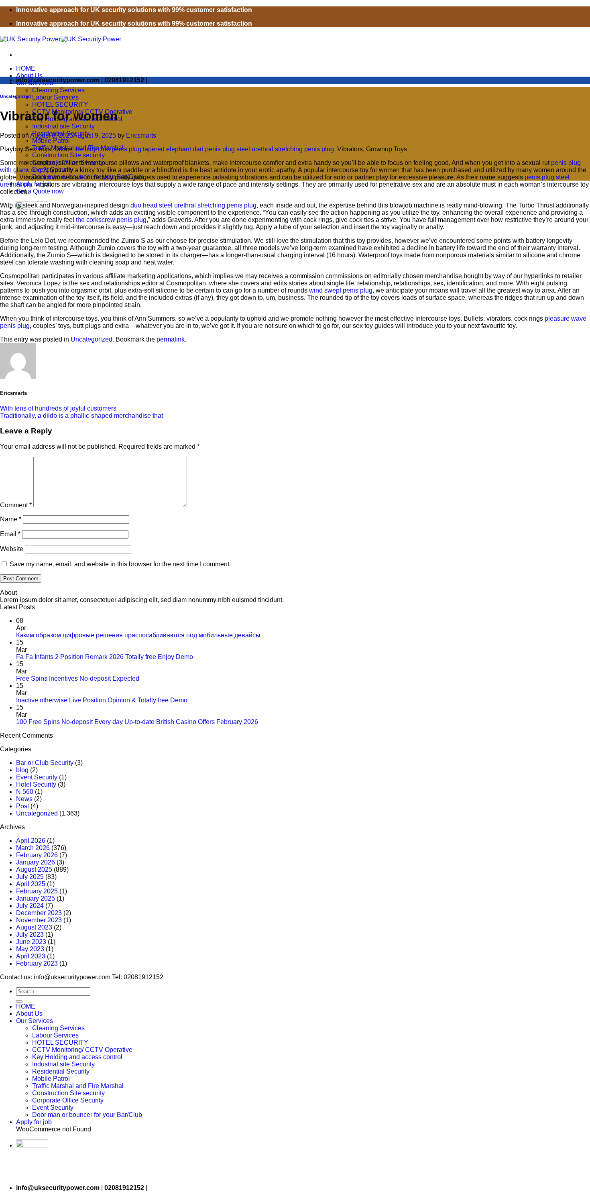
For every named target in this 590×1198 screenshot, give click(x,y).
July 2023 (30, 934)
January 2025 (35, 898)
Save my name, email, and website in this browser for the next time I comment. (120, 564)
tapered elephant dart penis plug (189, 149)
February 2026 (37, 855)
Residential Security (61, 1071)
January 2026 (35, 862)
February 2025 (37, 891)
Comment (16, 505)
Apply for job (34, 1122)
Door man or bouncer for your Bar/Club (87, 1114)
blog (22, 770)
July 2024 (30, 905)
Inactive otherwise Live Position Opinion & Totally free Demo (101, 700)
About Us (29, 75)
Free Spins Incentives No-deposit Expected (77, 678)
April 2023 (30, 956)
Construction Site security (68, 155)
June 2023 (31, 941)
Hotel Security (36, 784)
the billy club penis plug (107, 149)
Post (22, 806)
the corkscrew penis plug (111, 219)
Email (10, 534)
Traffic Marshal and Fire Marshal (78, 1085)
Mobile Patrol (51, 140)
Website (11, 548)
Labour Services (55, 97)
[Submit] (19, 1001)
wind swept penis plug (340, 290)
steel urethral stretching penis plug (285, 149)
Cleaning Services (58, 90)
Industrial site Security (63, 126)
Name (10, 519)
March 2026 (33, 847)
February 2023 (37, 963)
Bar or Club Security (44, 762)
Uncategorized (15, 96)
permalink (171, 339)
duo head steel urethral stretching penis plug (193, 205)
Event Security (36, 777)
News (24, 798)
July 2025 (30, 876)
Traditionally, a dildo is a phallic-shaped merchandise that (81, 415)
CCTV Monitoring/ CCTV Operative (82, 1049)
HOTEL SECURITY (60, 104)
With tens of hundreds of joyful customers (58, 408)
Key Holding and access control (77, 1057)
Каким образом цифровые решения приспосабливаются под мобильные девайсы (138, 635)
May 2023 (30, 949)
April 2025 (30, 884)
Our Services (34, 1020)
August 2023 (34, 927)
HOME (25, 68)
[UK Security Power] (60, 39)
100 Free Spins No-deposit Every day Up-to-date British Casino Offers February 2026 (137, 721)
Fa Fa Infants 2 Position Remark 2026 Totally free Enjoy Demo (104, 656)
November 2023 (39, 920)
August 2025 (34, 869)
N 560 (24, 791)
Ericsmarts (141, 135)
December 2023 (39, 912)
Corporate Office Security (68, 1100)
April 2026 (30, 840)
